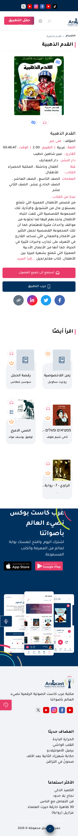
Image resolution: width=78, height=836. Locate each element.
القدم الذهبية (63, 134)
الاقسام (71, 36)
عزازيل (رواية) (63, 813)
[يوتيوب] (48, 6)
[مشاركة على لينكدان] (32, 300)
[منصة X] (38, 710)
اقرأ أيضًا (62, 332)
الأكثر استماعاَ (61, 783)
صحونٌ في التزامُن (60, 762)
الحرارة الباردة (63, 739)
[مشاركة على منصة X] (46, 300)
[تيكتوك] (55, 6)
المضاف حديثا (61, 732)
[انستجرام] (36, 6)
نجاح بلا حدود (63, 796)
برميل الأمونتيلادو (60, 751)
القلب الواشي (63, 745)
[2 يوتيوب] (30, 6)
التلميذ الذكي (64, 790)
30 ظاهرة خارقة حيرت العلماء (51, 807)
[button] (6, 621)
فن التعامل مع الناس (57, 802)
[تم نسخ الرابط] (18, 300)
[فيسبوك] (42, 6)
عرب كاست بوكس (33, 513)
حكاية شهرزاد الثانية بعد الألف (50, 756)
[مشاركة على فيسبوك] (59, 300)
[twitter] (23, 6)
